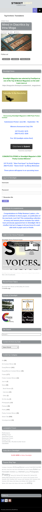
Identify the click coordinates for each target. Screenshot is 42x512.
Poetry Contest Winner (9, 413)
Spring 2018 (13, 475)
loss (17, 472)
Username (5, 182)
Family (31, 469)
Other (4, 395)
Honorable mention (8, 472)
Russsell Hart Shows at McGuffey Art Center (15, 286)
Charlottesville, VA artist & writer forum (13, 441)
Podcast (4, 406)
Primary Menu (39, 10)
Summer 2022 (21, 479)
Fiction (4, 374)
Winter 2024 (11, 483)
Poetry (4, 409)
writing (29, 483)
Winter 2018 (13, 481)
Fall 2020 (38, 467)
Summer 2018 (26, 477)
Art (3, 360)
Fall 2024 (20, 469)
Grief (39, 469)
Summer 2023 (28, 479)
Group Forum (6, 440)
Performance (6, 433)
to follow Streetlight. (21, 455)
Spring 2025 (12, 477)
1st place (4, 467)
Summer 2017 (19, 477)
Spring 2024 (5, 477)
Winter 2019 (19, 481)
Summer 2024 (36, 479)
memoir (21, 472)
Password (5, 190)
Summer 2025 (5, 481)
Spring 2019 (20, 475)
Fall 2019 (32, 467)
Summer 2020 (5, 479)
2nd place (9, 467)
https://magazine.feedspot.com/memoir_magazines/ (21, 85)
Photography (6, 402)
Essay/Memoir (6, 367)
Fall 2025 (25, 469)
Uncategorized (6, 420)
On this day (5, 399)
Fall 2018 (27, 467)
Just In (4, 381)
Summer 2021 (13, 479)
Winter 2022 (5, 483)
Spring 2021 (27, 475)
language (15, 59)
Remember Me (8, 197)
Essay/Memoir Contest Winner (11, 371)
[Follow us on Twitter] (6, 500)
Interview (5, 392)
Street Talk (5, 21)
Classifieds (5, 443)
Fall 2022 (9, 469)
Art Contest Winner (8, 364)
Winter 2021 (32, 481)
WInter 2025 (18, 483)
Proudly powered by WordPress (9, 509)
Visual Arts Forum (7, 436)
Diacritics (6, 59)
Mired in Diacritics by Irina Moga (15, 26)
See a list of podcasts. (9, 274)
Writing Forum (6, 434)
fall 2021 (4, 469)
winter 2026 (23, 483)
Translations (25, 59)
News (3, 385)
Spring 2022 (33, 475)
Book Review (7, 388)
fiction (35, 469)
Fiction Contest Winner (9, 378)
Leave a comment (15, 33)
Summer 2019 (34, 477)
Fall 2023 (14, 469)
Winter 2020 (25, 481)
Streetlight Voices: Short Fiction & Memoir (11, 273)
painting (27, 472)
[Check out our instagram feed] (9, 500)
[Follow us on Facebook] (2, 500)
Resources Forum (7, 438)
